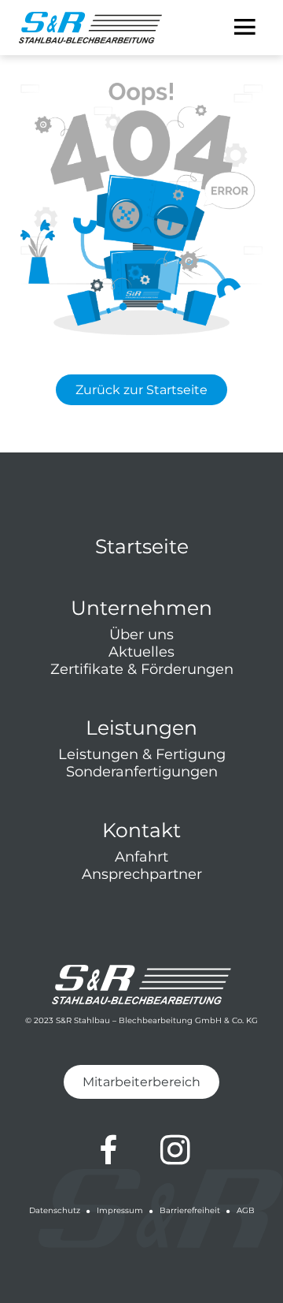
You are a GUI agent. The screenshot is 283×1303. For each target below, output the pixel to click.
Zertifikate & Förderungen (141, 669)
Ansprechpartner (142, 874)
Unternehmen (141, 608)
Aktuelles (141, 652)
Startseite (142, 546)
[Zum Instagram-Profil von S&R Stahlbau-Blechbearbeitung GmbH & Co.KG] (175, 1150)
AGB (246, 1210)
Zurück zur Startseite (141, 389)
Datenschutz (54, 1210)
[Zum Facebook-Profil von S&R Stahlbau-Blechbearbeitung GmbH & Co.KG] (108, 1150)
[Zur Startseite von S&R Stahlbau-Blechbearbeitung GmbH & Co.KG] (90, 27)
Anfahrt (141, 857)
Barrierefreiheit (190, 1210)
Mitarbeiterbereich (141, 1081)
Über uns (141, 634)
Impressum (120, 1210)
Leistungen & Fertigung (142, 754)
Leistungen (141, 727)
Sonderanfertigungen (142, 771)
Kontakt (141, 830)
